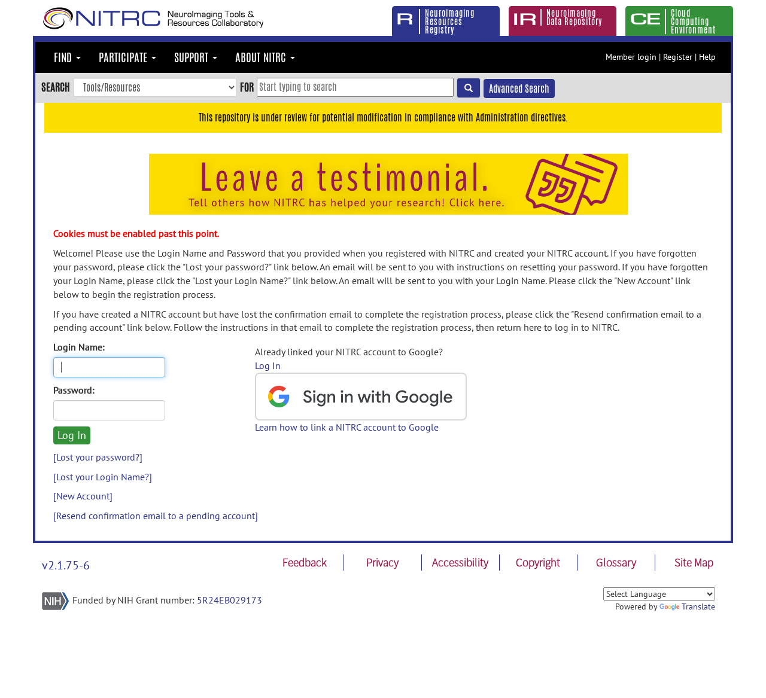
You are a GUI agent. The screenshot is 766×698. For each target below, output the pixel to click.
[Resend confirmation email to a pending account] (155, 516)
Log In (268, 365)
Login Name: (79, 347)
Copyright (538, 562)
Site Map (693, 562)
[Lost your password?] (97, 457)
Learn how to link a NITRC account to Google (347, 427)
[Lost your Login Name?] (102, 477)
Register (677, 56)
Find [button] (64, 57)
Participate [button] (124, 57)
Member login (631, 56)
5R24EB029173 (229, 600)
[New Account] (83, 496)
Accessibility (460, 562)
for (247, 87)
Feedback (304, 562)
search (55, 87)
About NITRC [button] (262, 57)
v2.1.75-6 (66, 565)
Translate (698, 606)
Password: (74, 390)
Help (707, 56)
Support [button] (192, 57)
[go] (469, 88)
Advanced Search (519, 89)
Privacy (382, 562)
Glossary (616, 562)
